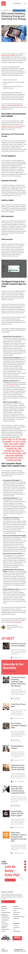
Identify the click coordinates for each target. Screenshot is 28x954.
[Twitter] (25, 864)
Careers (14, 910)
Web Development (4, 923)
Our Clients (15, 925)
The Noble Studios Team (18, 908)
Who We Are (15, 906)
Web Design (3, 921)
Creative (3, 910)
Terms (21, 950)
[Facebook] (25, 870)
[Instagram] (25, 862)
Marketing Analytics (5, 929)
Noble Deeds (15, 914)
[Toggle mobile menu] (25, 3)
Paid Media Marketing (5, 912)
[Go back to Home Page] (12, 863)
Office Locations (16, 912)
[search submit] (20, 8)
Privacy (24, 950)
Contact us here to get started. (13, 622)
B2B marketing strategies (8, 55)
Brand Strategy (4, 908)
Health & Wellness (16, 931)
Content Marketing (5, 919)
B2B (14, 929)
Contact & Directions (18, 949)
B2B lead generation (12, 384)
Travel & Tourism (16, 927)
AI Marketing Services (5, 917)
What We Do (4, 906)
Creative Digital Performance (18, 916)
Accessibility (17, 950)
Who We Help (16, 923)
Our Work (3, 931)
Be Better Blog (16, 918)
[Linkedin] (25, 867)
